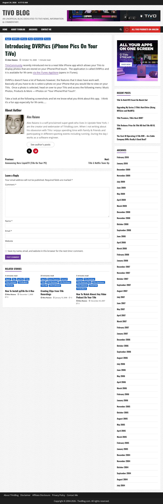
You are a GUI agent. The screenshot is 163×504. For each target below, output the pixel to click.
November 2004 (123, 461)
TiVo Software (11, 282)
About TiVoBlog (18, 29)
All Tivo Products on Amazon (145, 29)
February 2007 (123, 327)
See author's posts (40, 144)
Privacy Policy (58, 495)
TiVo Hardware (64, 282)
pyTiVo (20, 279)
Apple (8, 39)
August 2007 (122, 290)
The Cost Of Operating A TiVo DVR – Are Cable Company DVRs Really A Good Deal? (136, 137)
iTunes (47, 39)
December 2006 (123, 339)
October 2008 (122, 224)
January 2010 (122, 163)
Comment (10, 184)
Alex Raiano (12, 60)
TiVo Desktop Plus (84, 282)
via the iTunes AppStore (45, 72)
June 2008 (121, 236)
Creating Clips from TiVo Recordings (52, 292)
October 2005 (122, 412)
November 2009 (123, 175)
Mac (14, 279)
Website (9, 241)
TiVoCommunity (13, 65)
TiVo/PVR (93, 285)
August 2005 (122, 418)
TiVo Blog (16, 12)
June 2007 (121, 303)
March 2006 (122, 388)
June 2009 (121, 187)
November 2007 (123, 272)
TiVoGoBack (23, 282)
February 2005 (123, 442)
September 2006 (124, 351)
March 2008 (122, 248)
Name (8, 221)
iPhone (23, 39)
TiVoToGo (9, 285)
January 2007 (122, 333)
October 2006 (122, 345)
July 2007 (121, 297)
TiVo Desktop (52, 282)
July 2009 (121, 181)
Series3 (64, 279)
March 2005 (122, 436)
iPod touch (38, 39)
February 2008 (123, 254)
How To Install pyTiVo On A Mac (19, 291)
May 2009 (121, 193)
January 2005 (122, 449)
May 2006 (121, 376)
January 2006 (122, 400)
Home (5, 29)
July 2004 (121, 485)
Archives (33, 29)
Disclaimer (25, 495)
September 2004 (124, 473)
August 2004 (122, 479)
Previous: (26, 161)
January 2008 (122, 260)
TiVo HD (44, 285)
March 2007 (122, 321)
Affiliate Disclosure (41, 495)
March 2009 (122, 205)
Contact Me (46, 29)
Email (8, 231)
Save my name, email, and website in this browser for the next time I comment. (45, 251)
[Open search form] (121, 29)
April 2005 (121, 430)
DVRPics (16, 39)
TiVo (27, 279)
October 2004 (122, 467)
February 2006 (123, 394)
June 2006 (121, 369)
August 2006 (122, 357)
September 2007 (124, 284)
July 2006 (121, 363)
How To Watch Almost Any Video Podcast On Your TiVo (91, 295)
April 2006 (121, 382)
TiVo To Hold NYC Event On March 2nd (132, 99)
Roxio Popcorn (53, 279)
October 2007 (122, 278)
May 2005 (121, 424)
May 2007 (121, 309)
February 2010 (123, 157)
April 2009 (121, 199)
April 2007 (121, 315)
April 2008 (121, 242)
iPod (30, 39)
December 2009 (123, 169)
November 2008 (123, 218)
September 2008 (124, 230)
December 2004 (123, 455)
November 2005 (123, 406)
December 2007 (123, 266)
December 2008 (123, 212)
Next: (98, 161)
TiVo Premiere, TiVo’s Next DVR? (130, 117)
